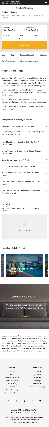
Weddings (43, 55)
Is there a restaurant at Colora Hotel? (19, 166)
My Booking (37, 375)
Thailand (5, 210)
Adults (21, 36)
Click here (21, 351)
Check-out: (30, 28)
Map (12, 55)
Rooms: (6, 36)
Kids (35, 36)
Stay (3, 55)
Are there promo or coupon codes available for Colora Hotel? (21, 191)
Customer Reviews (12, 378)
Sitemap (12, 387)
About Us (12, 371)
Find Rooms (24, 45)
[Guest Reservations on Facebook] (10, 400)
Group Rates (37, 378)
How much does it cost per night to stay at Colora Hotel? (21, 143)
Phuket (35, 208)
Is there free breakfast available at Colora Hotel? (20, 173)
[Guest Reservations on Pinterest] (33, 400)
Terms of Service (12, 381)
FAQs (12, 375)
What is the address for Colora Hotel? (18, 126)
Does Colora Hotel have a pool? (15, 160)
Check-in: (6, 28)
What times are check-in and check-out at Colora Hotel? (21, 152)
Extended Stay (37, 384)
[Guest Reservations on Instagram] (25, 400)
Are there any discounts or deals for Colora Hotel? (21, 182)
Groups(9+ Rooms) (27, 55)
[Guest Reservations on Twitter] (17, 400)
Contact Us (37, 371)
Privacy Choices (34, 387)
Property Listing (12, 390)
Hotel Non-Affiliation (12, 393)
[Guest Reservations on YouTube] (39, 400)
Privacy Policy (12, 384)
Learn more (5, 63)
